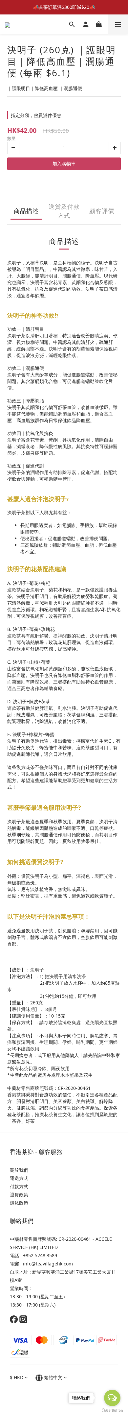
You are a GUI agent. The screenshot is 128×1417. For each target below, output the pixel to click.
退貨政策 (19, 1194)
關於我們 (19, 1170)
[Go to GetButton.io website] (112, 1410)
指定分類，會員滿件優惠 (36, 115)
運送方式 (19, 1178)
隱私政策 (20, 1203)
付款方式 (19, 1186)
